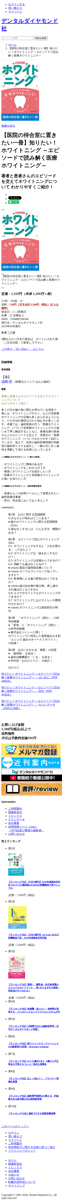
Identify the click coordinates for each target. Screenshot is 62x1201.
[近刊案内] (31, 767)
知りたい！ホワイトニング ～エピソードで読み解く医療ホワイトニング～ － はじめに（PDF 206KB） (30, 677)
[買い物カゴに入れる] (2, 209)
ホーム (12, 44)
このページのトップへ (15, 1126)
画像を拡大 (8, 125)
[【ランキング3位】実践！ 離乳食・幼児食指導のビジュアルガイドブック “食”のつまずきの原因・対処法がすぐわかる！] (16, 977)
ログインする (16, 4)
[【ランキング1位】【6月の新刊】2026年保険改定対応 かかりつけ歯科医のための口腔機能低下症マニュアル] (16, 874)
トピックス (15, 815)
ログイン (13, 1132)
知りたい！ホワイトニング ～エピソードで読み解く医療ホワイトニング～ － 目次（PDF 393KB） (30, 691)
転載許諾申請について (22, 1182)
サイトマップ (16, 1185)
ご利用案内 (15, 808)
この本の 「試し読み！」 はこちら (22, 349)
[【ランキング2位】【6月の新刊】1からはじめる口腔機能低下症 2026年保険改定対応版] (17, 927)
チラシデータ (16, 819)
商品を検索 (40, 38)
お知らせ (13, 1174)
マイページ (15, 11)
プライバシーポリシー (22, 1150)
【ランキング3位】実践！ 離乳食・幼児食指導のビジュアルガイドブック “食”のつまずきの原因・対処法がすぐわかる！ (34, 987)
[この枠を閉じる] (2, 273)
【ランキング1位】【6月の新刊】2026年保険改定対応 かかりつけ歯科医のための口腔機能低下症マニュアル (34, 885)
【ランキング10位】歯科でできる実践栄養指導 (31, 1113)
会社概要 (13, 823)
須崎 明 (6, 381)
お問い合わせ (16, 833)
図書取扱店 (15, 812)
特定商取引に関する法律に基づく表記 (31, 1147)
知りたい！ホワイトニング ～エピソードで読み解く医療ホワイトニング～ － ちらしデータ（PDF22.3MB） (30, 705)
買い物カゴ (15, 8)
